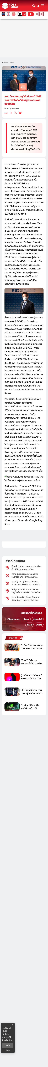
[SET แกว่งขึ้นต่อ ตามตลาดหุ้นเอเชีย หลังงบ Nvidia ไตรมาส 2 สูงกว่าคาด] (12, 692)
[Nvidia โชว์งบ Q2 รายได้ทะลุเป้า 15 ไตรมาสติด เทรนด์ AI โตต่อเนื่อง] (12, 706)
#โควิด (39, 624)
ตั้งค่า (8, 1050)
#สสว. (26, 619)
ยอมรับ (7, 1045)
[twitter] (16, 113)
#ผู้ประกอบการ (13, 619)
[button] (38, 5)
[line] (20, 113)
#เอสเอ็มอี (37, 619)
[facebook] (11, 113)
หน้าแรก (5, 62)
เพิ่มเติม (8, 1040)
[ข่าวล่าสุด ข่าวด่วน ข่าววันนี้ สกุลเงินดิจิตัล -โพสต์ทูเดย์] (10, 6)
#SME (29, 624)
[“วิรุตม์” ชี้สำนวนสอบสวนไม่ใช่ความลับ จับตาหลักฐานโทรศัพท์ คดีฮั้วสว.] (12, 662)
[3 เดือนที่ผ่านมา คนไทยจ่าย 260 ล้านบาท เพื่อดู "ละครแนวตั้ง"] (12, 647)
